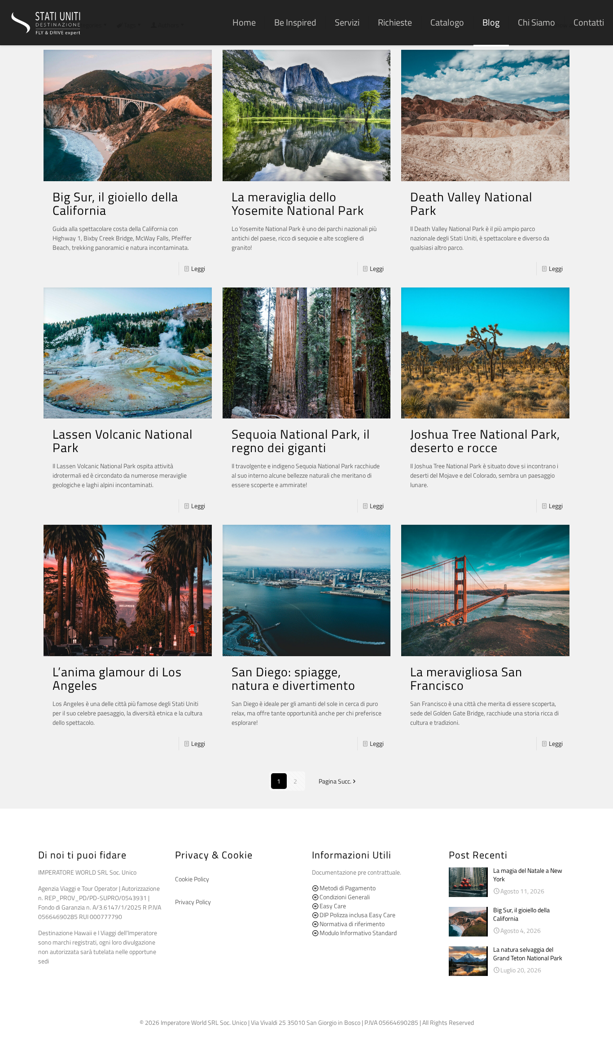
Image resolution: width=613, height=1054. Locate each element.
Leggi (198, 268)
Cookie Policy (192, 879)
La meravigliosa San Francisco (466, 678)
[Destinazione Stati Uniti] (45, 22)
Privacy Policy (193, 901)
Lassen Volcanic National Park (123, 440)
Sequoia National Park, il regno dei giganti (301, 440)
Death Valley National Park (471, 203)
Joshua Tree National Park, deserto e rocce (485, 440)
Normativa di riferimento (351, 923)
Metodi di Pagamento (347, 888)
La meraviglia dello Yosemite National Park (298, 203)
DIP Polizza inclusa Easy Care (356, 914)
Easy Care (332, 905)
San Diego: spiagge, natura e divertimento (293, 678)
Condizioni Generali (344, 897)
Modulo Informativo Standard (357, 932)
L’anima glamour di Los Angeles (117, 678)
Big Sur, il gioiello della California (115, 203)
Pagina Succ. (335, 781)
